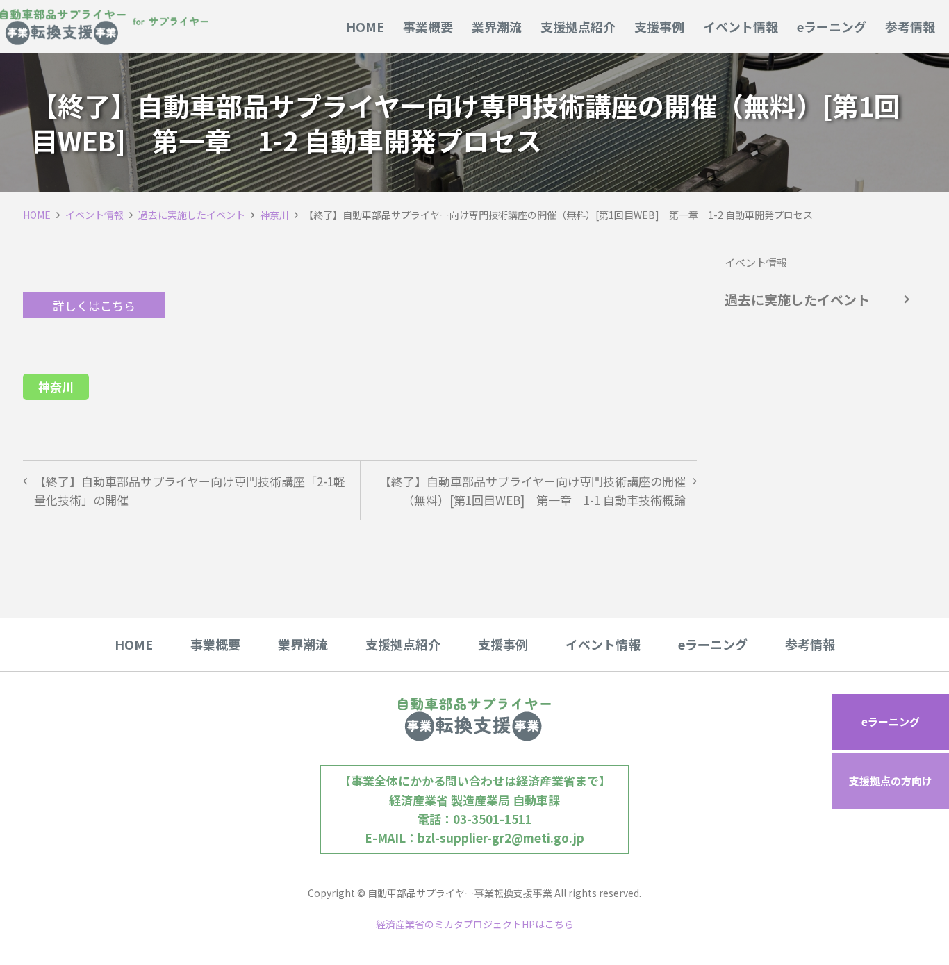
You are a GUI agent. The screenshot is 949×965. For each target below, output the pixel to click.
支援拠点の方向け (890, 780)
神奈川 (274, 215)
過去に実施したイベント (191, 215)
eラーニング (890, 721)
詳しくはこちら (94, 305)
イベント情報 (94, 215)
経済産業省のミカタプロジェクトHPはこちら (475, 924)
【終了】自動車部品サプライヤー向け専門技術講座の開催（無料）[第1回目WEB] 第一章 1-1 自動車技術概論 (532, 490)
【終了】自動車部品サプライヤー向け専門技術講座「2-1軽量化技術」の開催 (189, 490)
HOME (37, 215)
